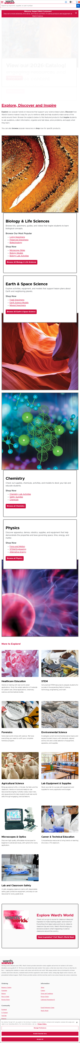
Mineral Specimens (18, 305)
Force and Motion (17, 547)
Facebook (4, 1009)
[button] (66, 2)
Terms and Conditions (47, 993)
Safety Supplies (16, 497)
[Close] (76, 13)
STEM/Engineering (18, 549)
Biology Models (16, 253)
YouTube (4, 1015)
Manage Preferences (40, 1028)
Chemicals (14, 500)
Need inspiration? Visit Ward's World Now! (56, 937)
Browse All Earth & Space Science (21, 312)
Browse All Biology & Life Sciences (21, 262)
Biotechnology (16, 243)
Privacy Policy (45, 996)
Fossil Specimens (17, 300)
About (42, 987)
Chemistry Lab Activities (20, 494)
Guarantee (4, 990)
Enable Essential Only (40, 1033)
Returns (3, 993)
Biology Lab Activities (19, 256)
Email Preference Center (47, 1007)
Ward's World (44, 1010)
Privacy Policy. (42, 1024)
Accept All (40, 1039)
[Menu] (2, 2)
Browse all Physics (14, 558)
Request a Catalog (6, 987)
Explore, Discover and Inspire (29, 105)
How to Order (5, 996)
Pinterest (3, 1018)
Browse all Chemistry (15, 506)
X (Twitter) (4, 1012)
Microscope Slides (17, 250)
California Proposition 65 (48, 999)
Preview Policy (5, 999)
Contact (43, 990)
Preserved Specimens (19, 240)
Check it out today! (15, 91)
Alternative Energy (18, 552)
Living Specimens (17, 237)
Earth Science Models (19, 303)
